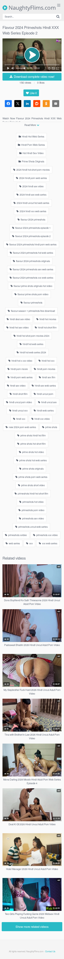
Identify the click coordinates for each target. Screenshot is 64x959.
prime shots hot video (32, 452)
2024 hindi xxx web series (32, 211)
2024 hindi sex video (33, 186)
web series (14, 543)
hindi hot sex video (19, 327)
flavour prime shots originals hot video (32, 286)
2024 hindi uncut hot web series (32, 203)
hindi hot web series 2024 (32, 352)
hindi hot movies (47, 319)
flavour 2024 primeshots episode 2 (33, 236)
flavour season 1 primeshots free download (32, 311)
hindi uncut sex (49, 402)
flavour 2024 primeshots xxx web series (32, 277)
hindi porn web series (21, 377)
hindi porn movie (19, 369)
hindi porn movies (46, 369)
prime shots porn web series (32, 477)
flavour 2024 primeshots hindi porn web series (33, 244)
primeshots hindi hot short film (32, 493)
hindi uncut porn (44, 394)
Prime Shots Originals (32, 161)
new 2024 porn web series (22, 427)
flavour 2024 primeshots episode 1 (33, 228)
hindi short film (19, 394)
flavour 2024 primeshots (32, 219)
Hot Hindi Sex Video (32, 153)
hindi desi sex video (19, 319)
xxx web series (49, 543)
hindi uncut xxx (19, 410)
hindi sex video (17, 385)
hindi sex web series (45, 385)
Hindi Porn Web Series (33, 145)
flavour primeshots (32, 302)
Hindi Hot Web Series (32, 136)
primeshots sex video (33, 518)
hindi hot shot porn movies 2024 (32, 336)
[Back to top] (58, 952)
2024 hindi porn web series (32, 178)
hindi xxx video (42, 419)
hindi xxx (20, 419)
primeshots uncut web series (33, 526)
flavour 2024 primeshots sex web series (32, 269)
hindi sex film (48, 377)
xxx (31, 543)
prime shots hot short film (33, 443)
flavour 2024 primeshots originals (32, 261)
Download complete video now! (34, 76)
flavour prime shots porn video (32, 294)
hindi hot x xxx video (21, 360)
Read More (30, 125)
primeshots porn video (32, 510)
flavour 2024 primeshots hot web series (32, 252)
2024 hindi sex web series (32, 194)
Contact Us (50, 951)
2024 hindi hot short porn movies (33, 169)
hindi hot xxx (47, 360)
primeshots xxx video (47, 535)
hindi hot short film (47, 327)
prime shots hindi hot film (33, 435)
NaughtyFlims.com (31, 7)
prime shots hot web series (33, 460)
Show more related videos (32, 926)
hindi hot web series (32, 344)
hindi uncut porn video (20, 402)
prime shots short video (33, 485)
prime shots (51, 427)
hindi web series (45, 410)
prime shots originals (32, 468)
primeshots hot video (33, 502)
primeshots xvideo (17, 535)
